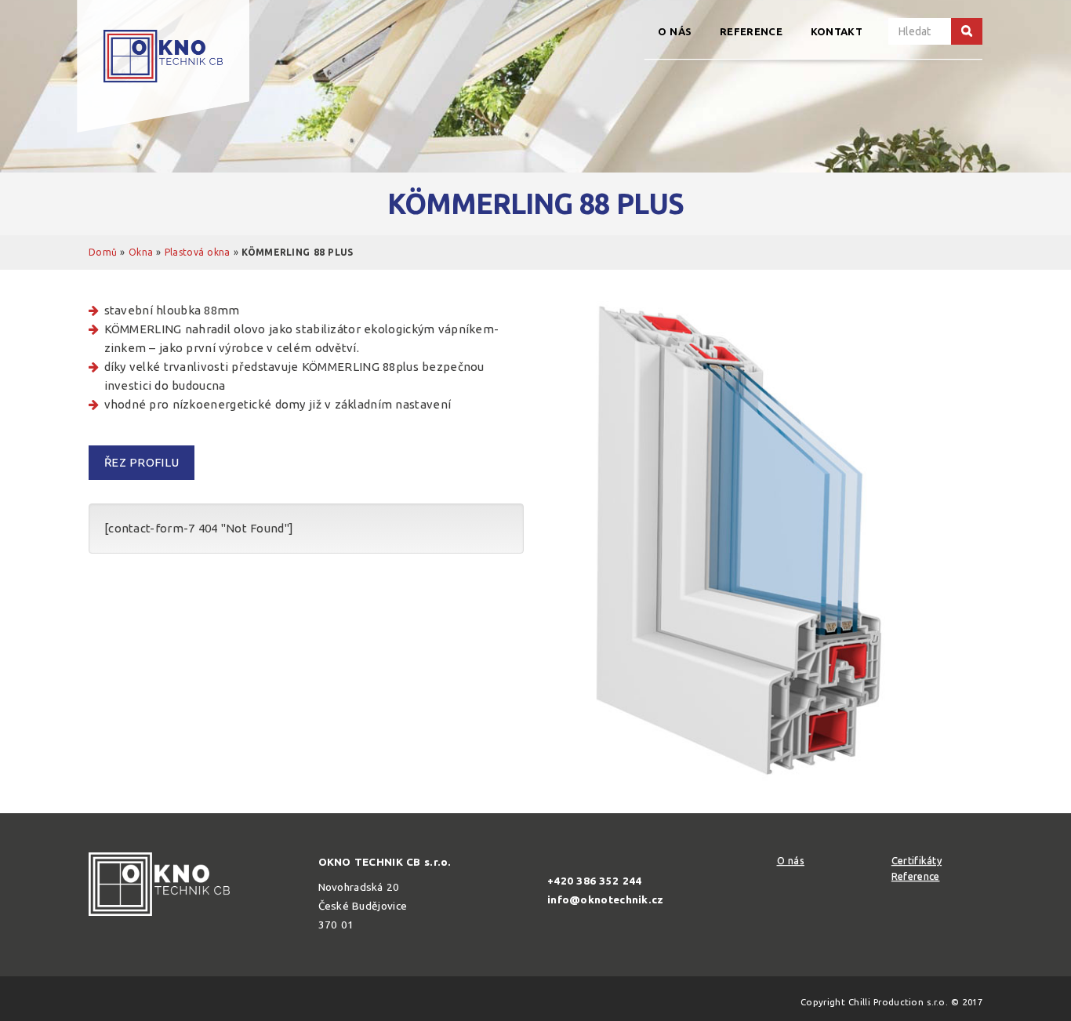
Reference (751, 31)
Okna (141, 252)
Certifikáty (916, 860)
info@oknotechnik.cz (605, 899)
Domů (103, 252)
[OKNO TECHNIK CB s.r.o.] (163, 66)
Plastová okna (198, 252)
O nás (675, 31)
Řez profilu (141, 462)
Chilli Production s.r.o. (898, 1002)
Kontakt (836, 31)
